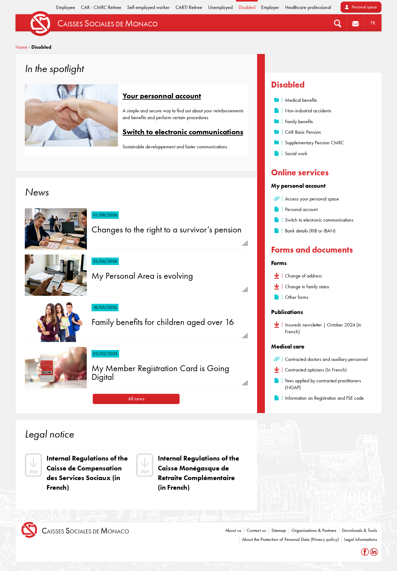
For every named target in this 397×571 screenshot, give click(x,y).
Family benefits (299, 121)
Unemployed (220, 7)
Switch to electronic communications (183, 131)
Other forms (296, 297)
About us (233, 530)
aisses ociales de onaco (85, 531)
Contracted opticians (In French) (316, 370)
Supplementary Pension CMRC (314, 143)
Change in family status (307, 287)
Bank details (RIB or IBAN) (310, 231)
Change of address (303, 276)
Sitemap (278, 530)
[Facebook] (365, 551)
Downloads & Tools (359, 530)
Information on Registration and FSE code (324, 398)
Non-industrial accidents (308, 111)
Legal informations (360, 539)
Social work (296, 153)
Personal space (364, 7)
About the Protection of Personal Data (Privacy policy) (290, 539)
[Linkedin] (374, 551)
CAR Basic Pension (303, 132)
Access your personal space (312, 199)
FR (373, 23)
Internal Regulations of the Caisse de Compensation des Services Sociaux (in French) (87, 473)
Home (21, 47)
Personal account (301, 209)
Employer (270, 7)
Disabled (247, 7)
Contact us (256, 530)
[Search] (337, 22)
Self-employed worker (148, 7)
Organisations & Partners (314, 530)
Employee (65, 7)
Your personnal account (162, 95)
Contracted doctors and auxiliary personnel (326, 359)
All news (136, 399)
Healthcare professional (308, 7)
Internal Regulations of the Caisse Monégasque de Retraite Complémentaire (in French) (198, 473)
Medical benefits (301, 100)
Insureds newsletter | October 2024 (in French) (323, 328)
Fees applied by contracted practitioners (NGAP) (323, 384)
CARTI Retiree (189, 7)
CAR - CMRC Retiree (101, 7)
